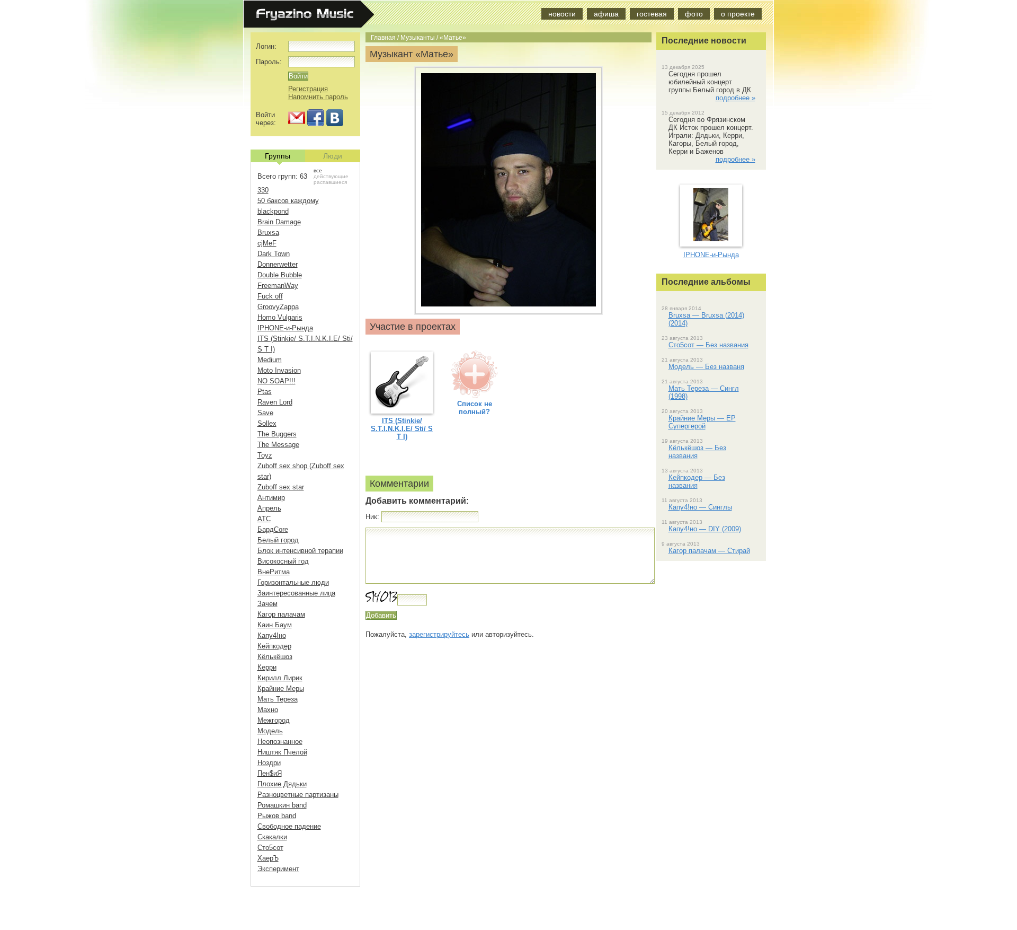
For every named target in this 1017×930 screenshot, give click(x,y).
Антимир (271, 498)
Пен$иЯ (269, 773)
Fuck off (270, 296)
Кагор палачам (281, 614)
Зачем (267, 604)
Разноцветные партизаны (297, 795)
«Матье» (453, 37)
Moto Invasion (279, 370)
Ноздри (269, 763)
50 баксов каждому (288, 201)
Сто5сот (270, 848)
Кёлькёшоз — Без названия (697, 452)
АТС (264, 519)
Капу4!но (271, 635)
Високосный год (283, 561)
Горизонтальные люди (293, 582)
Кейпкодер (274, 646)
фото (694, 14)
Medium (269, 360)
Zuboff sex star (280, 487)
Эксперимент (278, 869)
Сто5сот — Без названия (708, 345)
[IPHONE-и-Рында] (710, 239)
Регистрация (308, 89)
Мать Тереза (277, 699)
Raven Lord (274, 402)
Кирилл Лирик (279, 678)
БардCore (272, 529)
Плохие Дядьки (282, 784)
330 (263, 190)
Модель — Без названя (706, 367)
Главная (383, 37)
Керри (266, 667)
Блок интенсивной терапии (300, 551)
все (318, 170)
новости (562, 14)
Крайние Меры (280, 688)
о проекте (738, 14)
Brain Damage (279, 222)
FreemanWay (277, 285)
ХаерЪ (268, 858)
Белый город (278, 540)
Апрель (269, 508)
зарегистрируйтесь (439, 634)
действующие (331, 176)
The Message (278, 445)
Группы (277, 156)
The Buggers (277, 434)
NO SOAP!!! (276, 381)
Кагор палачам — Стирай (709, 551)
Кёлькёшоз (274, 657)
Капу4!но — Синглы (700, 507)
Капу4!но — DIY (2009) (704, 529)
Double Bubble (279, 275)
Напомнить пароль (318, 97)
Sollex (266, 423)
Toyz (264, 455)
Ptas (264, 392)
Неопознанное (279, 741)
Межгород (273, 720)
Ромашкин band (282, 805)
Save (265, 413)
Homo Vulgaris (279, 317)
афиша (606, 14)
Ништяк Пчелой (282, 752)
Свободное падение (289, 826)
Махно (267, 710)
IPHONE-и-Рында (285, 328)
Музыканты (417, 37)
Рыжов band (276, 816)
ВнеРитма (273, 572)
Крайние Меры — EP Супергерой (702, 422)
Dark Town (273, 254)
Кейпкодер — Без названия (696, 481)
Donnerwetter (277, 264)
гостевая (652, 14)
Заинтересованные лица (296, 593)
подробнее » (735, 98)
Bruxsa (268, 232)
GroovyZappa (278, 307)
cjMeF (266, 243)
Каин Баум (274, 625)
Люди (332, 156)
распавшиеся (330, 182)
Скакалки (272, 837)
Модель (270, 731)
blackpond (273, 211)
